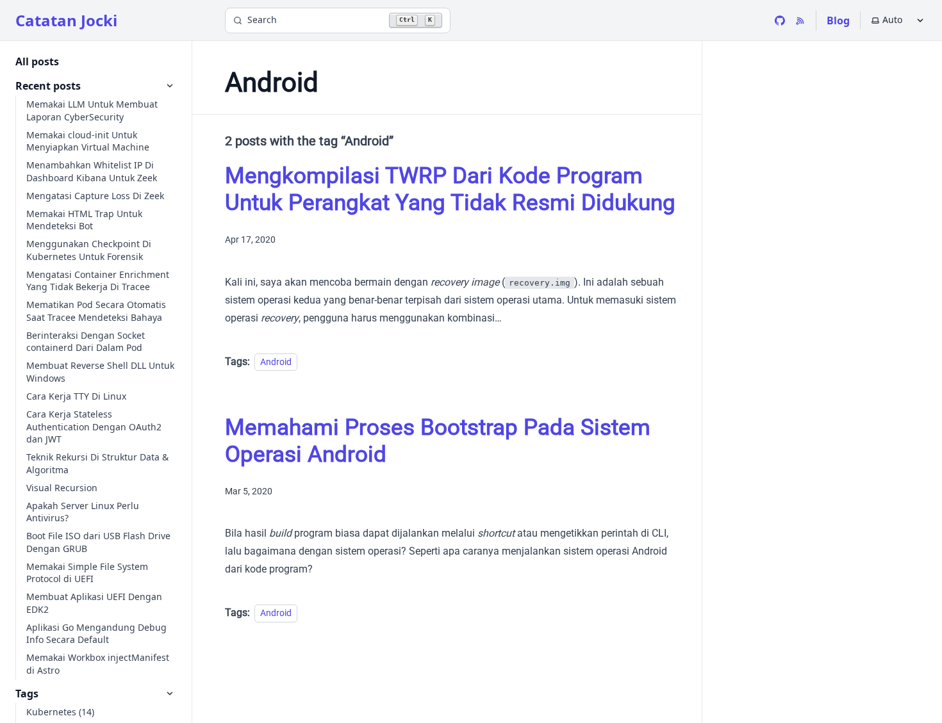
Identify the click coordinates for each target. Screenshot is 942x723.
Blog (838, 20)
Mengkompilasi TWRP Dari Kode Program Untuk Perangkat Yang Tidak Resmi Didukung (450, 189)
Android (276, 362)
